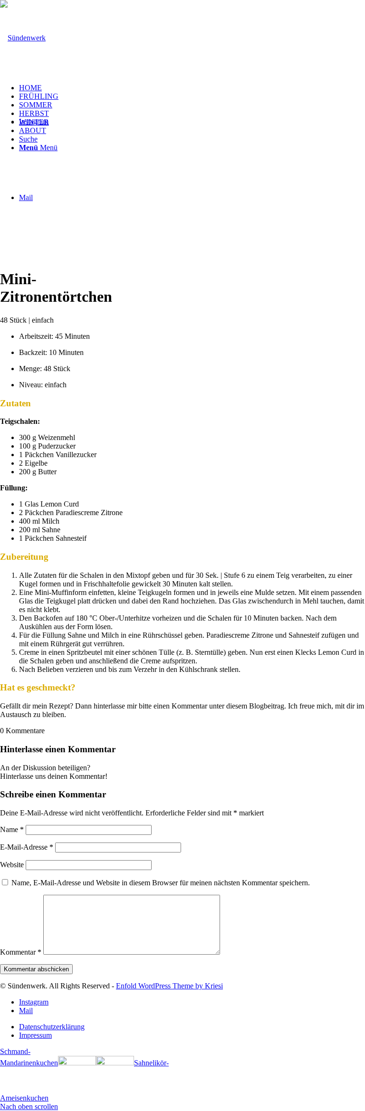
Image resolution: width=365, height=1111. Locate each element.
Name (12, 829)
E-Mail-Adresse (26, 847)
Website (12, 865)
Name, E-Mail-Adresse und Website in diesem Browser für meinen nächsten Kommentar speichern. (160, 883)
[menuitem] (192, 88)
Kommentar (20, 952)
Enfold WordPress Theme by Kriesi (169, 986)
